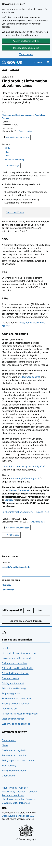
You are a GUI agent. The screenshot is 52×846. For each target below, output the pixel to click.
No (41, 610)
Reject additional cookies (26, 47)
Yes (30, 610)
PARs (7, 156)
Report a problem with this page (26, 620)
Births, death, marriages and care (19, 653)
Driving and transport (13, 683)
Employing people (11, 693)
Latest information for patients (16, 567)
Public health (8, 589)
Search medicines (15, 212)
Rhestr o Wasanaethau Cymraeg (18, 799)
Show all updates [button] (38, 522)
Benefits (6, 648)
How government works (14, 770)
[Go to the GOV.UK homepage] (12, 62)
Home (4, 69)
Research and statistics (14, 755)
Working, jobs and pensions (16, 723)
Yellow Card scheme (29, 376)
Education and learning (14, 688)
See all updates (25, 131)
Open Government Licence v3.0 (18, 815)
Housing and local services (15, 703)
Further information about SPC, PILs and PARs (25, 511)
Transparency (9, 765)
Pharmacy (14, 69)
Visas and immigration (13, 718)
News (5, 745)
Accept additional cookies (26, 41)
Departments (9, 740)
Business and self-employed (16, 658)
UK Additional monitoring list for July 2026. (24, 466)
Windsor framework (18, 490)
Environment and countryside (17, 698)
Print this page (13, 165)
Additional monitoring (14, 159)
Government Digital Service (16, 802)
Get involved (8, 775)
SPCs (7, 148)
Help (4, 787)
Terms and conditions (13, 795)
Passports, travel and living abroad (20, 713)
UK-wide (9, 499)
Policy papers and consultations (18, 760)
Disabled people (10, 678)
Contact (33, 791)
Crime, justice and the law (15, 673)
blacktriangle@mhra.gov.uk (24, 478)
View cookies (26, 54)
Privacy (13, 787)
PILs (7, 152)
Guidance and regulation (14, 750)
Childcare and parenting (14, 663)
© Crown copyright (26, 839)
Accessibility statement (14, 791)
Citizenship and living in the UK (17, 668)
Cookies (23, 787)
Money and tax (9, 708)
